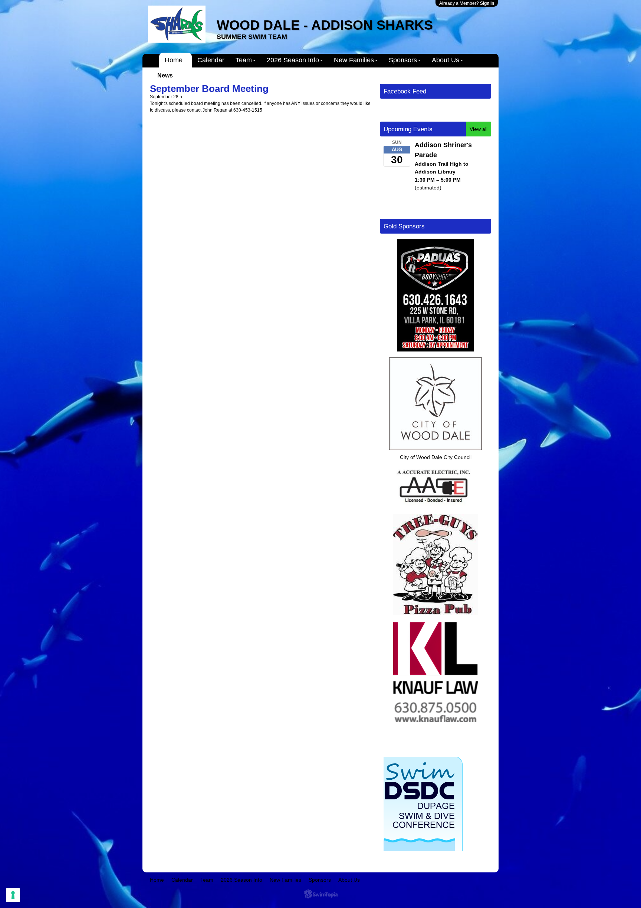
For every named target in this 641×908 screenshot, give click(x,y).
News (165, 75)
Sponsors (403, 60)
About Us (445, 60)
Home (174, 60)
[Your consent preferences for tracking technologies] (13, 895)
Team (244, 60)
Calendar (210, 60)
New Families (354, 60)
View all (478, 129)
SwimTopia (321, 894)
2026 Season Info (293, 60)
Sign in (487, 3)
